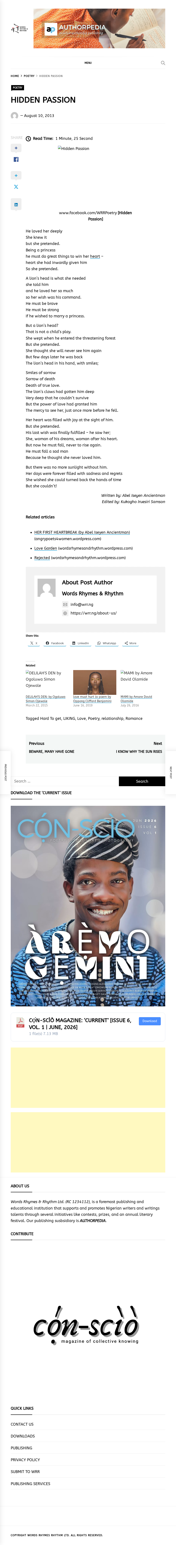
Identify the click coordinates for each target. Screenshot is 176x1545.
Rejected (42, 557)
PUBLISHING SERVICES (30, 1483)
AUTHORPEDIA (93, 1220)
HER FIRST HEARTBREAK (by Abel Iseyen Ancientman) (82, 532)
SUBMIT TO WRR (25, 1471)
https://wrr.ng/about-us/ (94, 613)
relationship (112, 718)
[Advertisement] (88, 1078)
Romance (134, 718)
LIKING (69, 718)
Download (150, 1021)
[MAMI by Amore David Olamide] (142, 682)
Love (81, 718)
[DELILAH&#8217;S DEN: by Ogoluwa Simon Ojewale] (47, 682)
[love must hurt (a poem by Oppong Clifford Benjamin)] (94, 682)
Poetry (93, 718)
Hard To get (50, 718)
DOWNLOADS (23, 1436)
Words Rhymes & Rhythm (92, 594)
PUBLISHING (21, 1448)
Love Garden (45, 548)
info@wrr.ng (82, 604)
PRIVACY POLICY (25, 1460)
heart (95, 256)
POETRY (17, 87)
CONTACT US (22, 1424)
